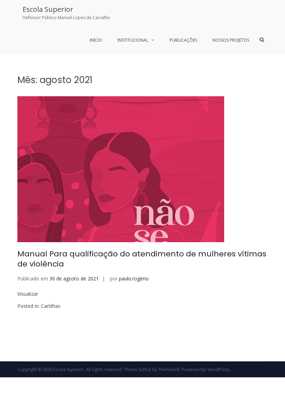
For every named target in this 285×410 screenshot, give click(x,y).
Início (96, 40)
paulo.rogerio (134, 278)
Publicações (183, 40)
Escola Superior (48, 9)
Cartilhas (50, 306)
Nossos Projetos (230, 40)
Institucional (132, 40)
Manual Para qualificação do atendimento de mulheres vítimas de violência (141, 258)
